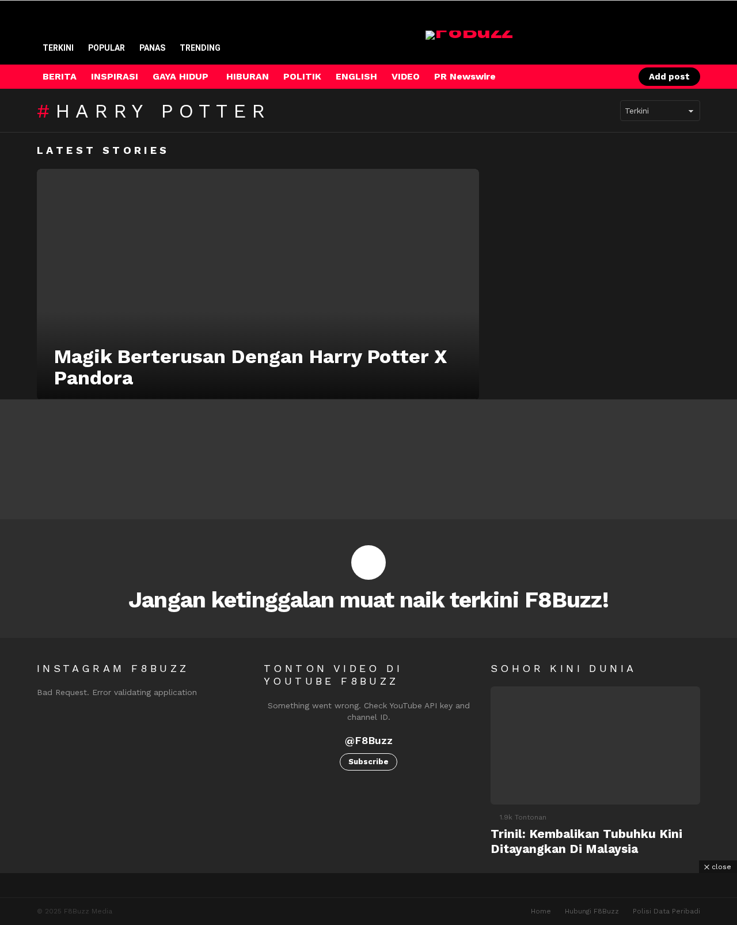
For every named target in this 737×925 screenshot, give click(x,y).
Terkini (58, 47)
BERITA (60, 76)
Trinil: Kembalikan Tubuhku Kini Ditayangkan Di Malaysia (586, 840)
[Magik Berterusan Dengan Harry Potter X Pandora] (258, 284)
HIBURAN (247, 76)
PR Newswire (465, 76)
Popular (106, 47)
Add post (669, 76)
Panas (152, 47)
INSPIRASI (114, 76)
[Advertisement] (368, 899)
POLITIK (302, 76)
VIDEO (406, 76)
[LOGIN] (614, 76)
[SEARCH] (595, 76)
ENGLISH (356, 76)
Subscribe (368, 761)
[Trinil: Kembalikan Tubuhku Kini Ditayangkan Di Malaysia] (595, 745)
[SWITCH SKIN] (575, 76)
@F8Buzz (369, 740)
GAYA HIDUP (180, 76)
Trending (200, 47)
